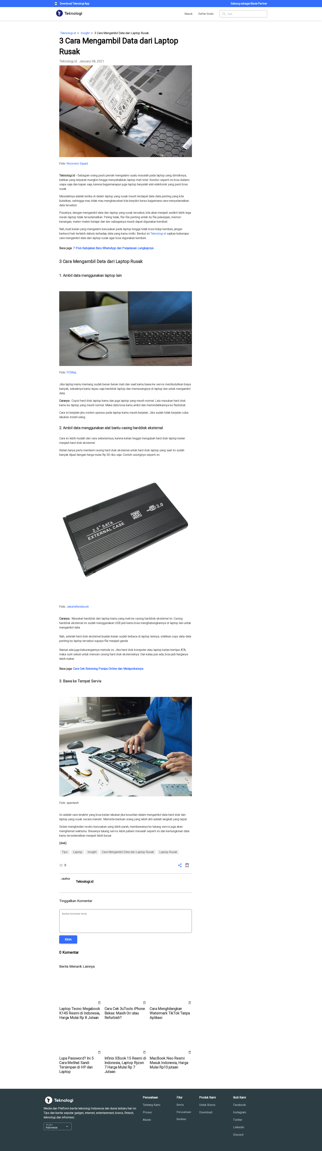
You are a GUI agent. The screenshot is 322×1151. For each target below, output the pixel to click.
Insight (85, 33)
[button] (68, 939)
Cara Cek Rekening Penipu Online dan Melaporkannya (108, 668)
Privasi (147, 1112)
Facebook (239, 1105)
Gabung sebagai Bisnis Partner (249, 3)
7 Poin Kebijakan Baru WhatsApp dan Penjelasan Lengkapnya (113, 248)
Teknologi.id (68, 33)
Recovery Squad (77, 163)
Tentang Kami (151, 1105)
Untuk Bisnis (207, 1105)
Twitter (237, 1120)
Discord (238, 1134)
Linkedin (238, 1127)
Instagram (239, 1112)
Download (205, 1112)
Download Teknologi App (74, 3)
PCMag (71, 372)
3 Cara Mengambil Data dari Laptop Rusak (121, 33)
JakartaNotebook (78, 606)
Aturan (147, 1120)
